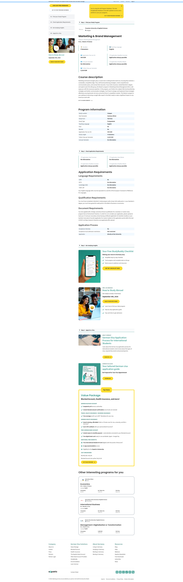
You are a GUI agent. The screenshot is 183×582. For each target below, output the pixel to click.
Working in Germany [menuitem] (98, 552)
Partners (128, 1)
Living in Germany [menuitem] (97, 547)
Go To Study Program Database (60, 10)
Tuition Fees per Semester (86, 137)
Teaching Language (84, 124)
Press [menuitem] (50, 552)
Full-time (109, 119)
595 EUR (109, 132)
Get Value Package (88, 462)
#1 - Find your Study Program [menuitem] (58, 17)
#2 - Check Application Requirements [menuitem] (60, 22)
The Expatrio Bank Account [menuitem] (78, 554)
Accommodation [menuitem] (75, 562)
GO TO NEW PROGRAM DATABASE (113, 15)
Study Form (82, 119)
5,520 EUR (110, 137)
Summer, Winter (111, 116)
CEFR (80, 180)
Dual (80, 127)
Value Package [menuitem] (74, 547)
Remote (81, 129)
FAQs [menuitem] (116, 549)
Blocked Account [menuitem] (75, 549)
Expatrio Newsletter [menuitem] (120, 554)
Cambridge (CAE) (83, 185)
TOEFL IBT (81, 188)
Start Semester (83, 116)
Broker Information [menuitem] (129, 579)
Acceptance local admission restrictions (89, 231)
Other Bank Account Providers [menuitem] (79, 557)
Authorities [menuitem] (118, 559)
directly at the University (114, 234)
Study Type (82, 121)
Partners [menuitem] (51, 554)
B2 (108, 180)
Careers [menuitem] (51, 549)
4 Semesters (110, 135)
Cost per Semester (84, 140)
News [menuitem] (116, 562)
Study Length (82, 135)
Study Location (83, 113)
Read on (107, 357)
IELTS (80, 182)
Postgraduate (111, 121)
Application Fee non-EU (85, 132)
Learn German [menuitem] (74, 564)
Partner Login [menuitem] (52, 557)
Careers (122, 1)
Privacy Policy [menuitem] (120, 579)
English (109, 124)
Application (82, 234)
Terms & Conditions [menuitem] (110, 579)
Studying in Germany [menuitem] (98, 549)
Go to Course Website (84, 100)
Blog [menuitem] (116, 547)
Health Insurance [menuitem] (75, 552)
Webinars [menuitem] (117, 552)
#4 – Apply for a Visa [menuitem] (56, 33)
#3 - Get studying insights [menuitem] (57, 28)
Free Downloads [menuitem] (119, 557)
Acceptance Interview (84, 229)
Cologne (109, 113)
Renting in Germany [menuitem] (98, 554)
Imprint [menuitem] (103, 579)
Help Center (116, 1)
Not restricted (111, 231)
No (108, 127)
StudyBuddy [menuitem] (74, 559)
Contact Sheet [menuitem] (74, 572)
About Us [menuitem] (51, 547)
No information (111, 140)
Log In (132, 1)
